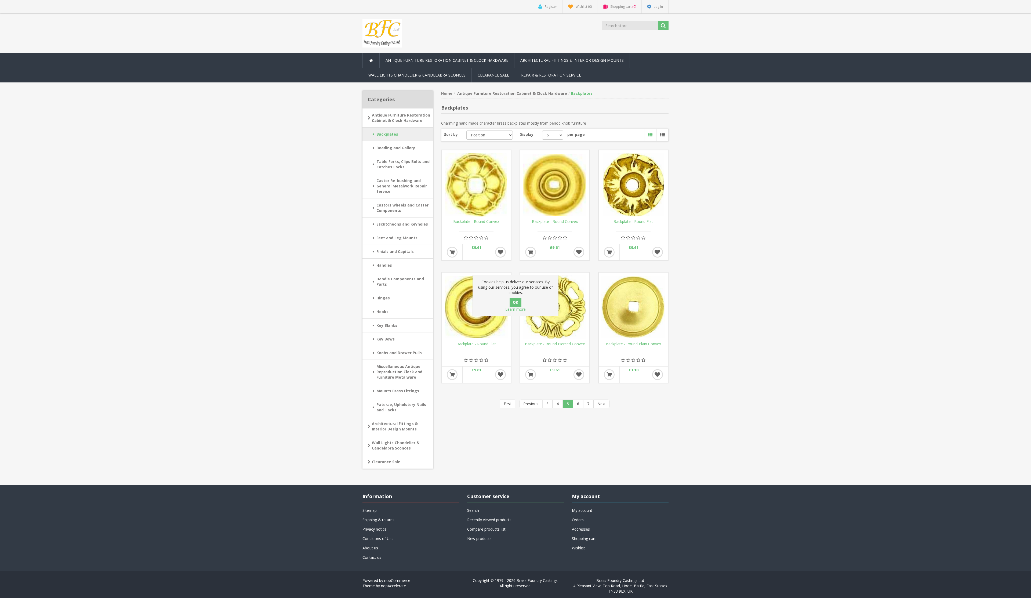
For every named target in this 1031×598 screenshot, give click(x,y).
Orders (578, 519)
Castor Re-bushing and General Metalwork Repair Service (401, 186)
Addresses (581, 529)
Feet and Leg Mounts (397, 237)
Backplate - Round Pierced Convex (555, 344)
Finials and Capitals (395, 251)
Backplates (387, 134)
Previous (530, 403)
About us (370, 547)
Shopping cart (584, 538)
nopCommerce (397, 580)
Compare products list (486, 529)
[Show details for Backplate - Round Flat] (633, 184)
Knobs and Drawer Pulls (399, 352)
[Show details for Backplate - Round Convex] (476, 184)
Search (473, 510)
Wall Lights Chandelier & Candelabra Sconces (417, 75)
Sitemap (369, 510)
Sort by (451, 134)
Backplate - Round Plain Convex (633, 344)
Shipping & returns (378, 519)
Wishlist (578, 547)
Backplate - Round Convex (476, 221)
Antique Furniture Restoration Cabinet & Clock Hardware (401, 118)
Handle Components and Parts (400, 281)
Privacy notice (374, 529)
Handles (384, 265)
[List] (662, 135)
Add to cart (452, 252)
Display (526, 134)
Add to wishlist (500, 252)
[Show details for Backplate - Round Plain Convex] (633, 307)
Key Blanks (386, 325)
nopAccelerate (393, 585)
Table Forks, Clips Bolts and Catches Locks (403, 164)
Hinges (383, 297)
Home (446, 93)
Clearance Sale (493, 75)
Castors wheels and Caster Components (402, 207)
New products (479, 538)
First (507, 403)
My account (582, 510)
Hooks (382, 311)
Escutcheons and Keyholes (402, 224)
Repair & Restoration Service (551, 75)
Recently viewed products (489, 519)
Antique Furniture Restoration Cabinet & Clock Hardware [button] (447, 60)
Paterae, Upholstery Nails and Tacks (401, 407)
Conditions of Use (378, 538)
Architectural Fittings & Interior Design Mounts (395, 426)
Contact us (371, 557)
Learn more (515, 309)
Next (601, 403)
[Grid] (650, 135)
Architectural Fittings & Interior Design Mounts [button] (572, 60)
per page (576, 134)
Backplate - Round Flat (633, 221)
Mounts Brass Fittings (397, 390)
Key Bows (385, 339)
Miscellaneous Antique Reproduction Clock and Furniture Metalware (399, 372)
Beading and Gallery (395, 147)
